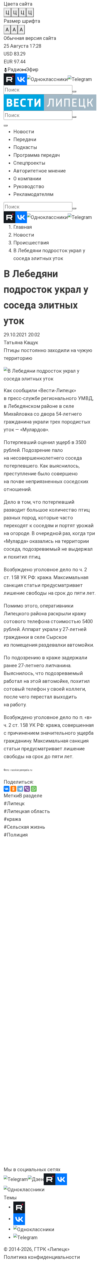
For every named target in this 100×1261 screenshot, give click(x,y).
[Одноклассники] (13, 789)
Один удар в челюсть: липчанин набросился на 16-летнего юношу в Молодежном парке (45, 858)
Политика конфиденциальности (42, 1257)
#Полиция (16, 835)
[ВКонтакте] (6, 789)
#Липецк (14, 803)
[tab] (11, 796)
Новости (23, 235)
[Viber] (27, 789)
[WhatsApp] (34, 789)
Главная (22, 227)
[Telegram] (20, 789)
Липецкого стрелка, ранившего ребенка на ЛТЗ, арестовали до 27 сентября (43, 1014)
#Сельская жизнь (24, 827)
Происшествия (31, 243)
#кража (12, 819)
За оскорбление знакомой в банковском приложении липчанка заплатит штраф (45, 1125)
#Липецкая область (27, 811)
